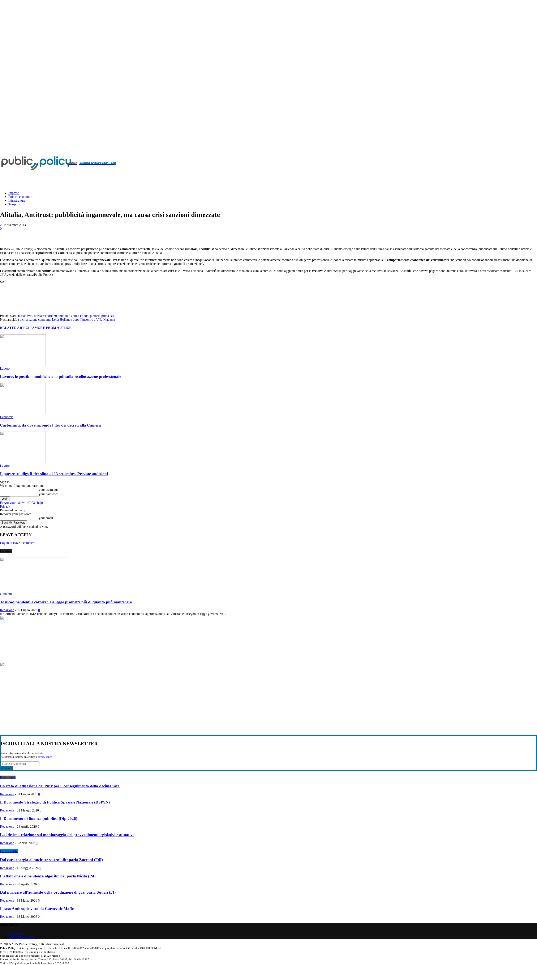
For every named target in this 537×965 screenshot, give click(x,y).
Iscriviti (6, 768)
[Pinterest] (68, 235)
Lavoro (5, 368)
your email (46, 518)
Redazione (7, 610)
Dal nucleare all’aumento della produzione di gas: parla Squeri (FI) (58, 892)
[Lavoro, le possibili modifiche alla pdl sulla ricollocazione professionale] (23, 364)
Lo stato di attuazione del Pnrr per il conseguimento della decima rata (60, 786)
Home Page (16, 933)
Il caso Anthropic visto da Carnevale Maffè (37, 908)
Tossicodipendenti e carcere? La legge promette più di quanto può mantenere (66, 602)
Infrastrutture (16, 200)
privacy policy (45, 757)
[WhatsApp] (83, 235)
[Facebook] (38, 235)
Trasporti (14, 204)
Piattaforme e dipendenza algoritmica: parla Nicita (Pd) (47, 876)
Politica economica (20, 196)
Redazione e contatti (21, 937)
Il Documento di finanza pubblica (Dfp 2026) (38, 818)
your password (48, 494)
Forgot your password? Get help (21, 502)
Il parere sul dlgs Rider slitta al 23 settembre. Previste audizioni (54, 473)
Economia (6, 417)
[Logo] (31, 163)
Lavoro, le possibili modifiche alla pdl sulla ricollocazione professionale (60, 376)
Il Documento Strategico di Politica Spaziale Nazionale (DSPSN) (55, 802)
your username (48, 489)
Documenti (8, 777)
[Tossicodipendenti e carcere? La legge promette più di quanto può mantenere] (34, 590)
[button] (528, 182)
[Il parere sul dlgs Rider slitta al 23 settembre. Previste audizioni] (23, 462)
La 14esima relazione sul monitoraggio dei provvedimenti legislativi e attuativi (67, 834)
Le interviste (9, 851)
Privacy (5, 506)
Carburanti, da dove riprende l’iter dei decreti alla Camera (50, 425)
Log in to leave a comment (17, 543)
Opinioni (6, 594)
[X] (7, 142)
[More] (98, 235)
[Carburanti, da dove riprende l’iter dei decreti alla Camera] (23, 413)
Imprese (13, 193)
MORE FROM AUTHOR (53, 328)
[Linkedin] (2, 142)
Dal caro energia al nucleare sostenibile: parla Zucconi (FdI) (51, 859)
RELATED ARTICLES (17, 328)
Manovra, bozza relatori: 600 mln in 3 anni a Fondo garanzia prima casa (67, 316)
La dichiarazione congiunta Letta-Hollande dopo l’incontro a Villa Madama (65, 319)
